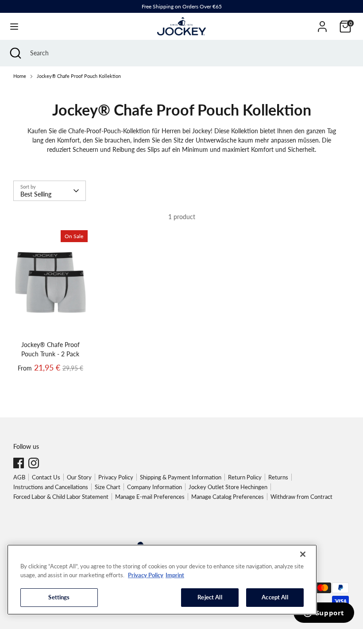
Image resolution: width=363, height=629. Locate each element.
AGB (19, 477)
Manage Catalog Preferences (227, 496)
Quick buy (51, 323)
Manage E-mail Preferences (150, 496)
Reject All (209, 597)
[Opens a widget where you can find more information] (323, 613)
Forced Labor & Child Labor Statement (60, 496)
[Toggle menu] (14, 26)
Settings (59, 597)
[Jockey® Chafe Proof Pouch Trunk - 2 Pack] (50, 283)
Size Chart (107, 486)
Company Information (154, 486)
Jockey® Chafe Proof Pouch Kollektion (79, 76)
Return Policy (245, 477)
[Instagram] (33, 463)
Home (19, 76)
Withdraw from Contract (301, 496)
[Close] (303, 554)
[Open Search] (15, 53)
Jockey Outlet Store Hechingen (228, 486)
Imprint (175, 575)
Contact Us (46, 477)
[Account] (322, 22)
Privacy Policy (115, 477)
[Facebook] (18, 463)
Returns (278, 477)
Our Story (79, 477)
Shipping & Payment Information (180, 477)
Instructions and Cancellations (50, 486)
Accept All (275, 597)
